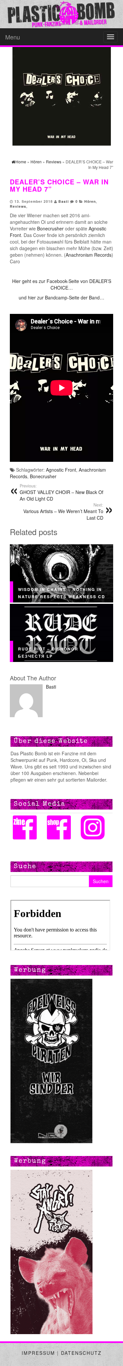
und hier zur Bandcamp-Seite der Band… (61, 297)
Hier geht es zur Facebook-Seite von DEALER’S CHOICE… (61, 284)
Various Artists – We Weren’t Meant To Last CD (63, 511)
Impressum (38, 1353)
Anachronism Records (89, 254)
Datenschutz (81, 1353)
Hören (90, 201)
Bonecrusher (50, 228)
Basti (63, 201)
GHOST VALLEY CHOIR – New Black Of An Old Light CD (61, 492)
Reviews (18, 206)
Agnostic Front (61, 469)
